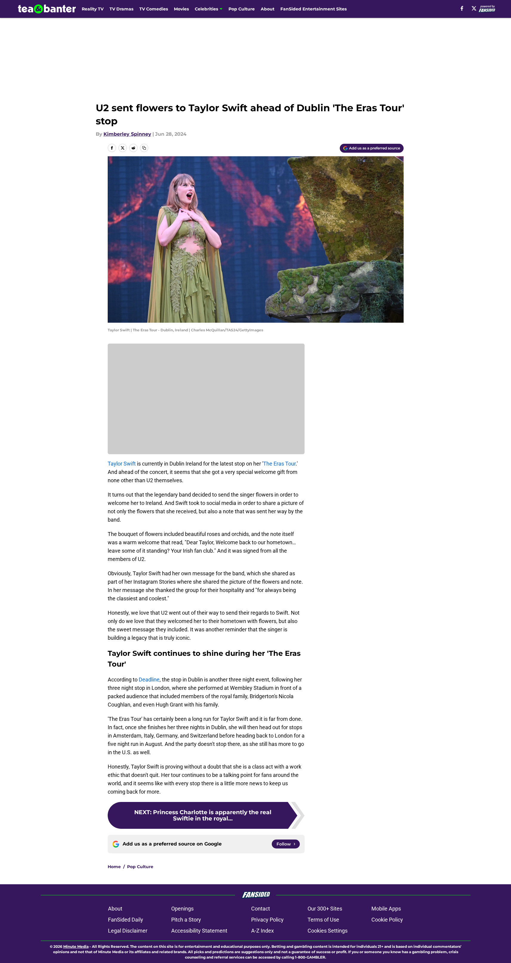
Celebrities (206, 9)
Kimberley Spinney (127, 134)
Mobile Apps (386, 908)
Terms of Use (323, 919)
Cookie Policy (387, 919)
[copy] (144, 148)
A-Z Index (262, 931)
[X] (474, 8)
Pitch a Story (186, 919)
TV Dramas (121, 9)
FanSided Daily (125, 919)
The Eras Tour (279, 463)
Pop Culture (242, 9)
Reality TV (93, 9)
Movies (181, 9)
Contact (260, 908)
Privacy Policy (267, 919)
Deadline (149, 679)
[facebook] (462, 8)
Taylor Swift (122, 463)
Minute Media (76, 946)
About (267, 9)
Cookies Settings (328, 931)
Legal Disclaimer (127, 931)
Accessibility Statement (199, 931)
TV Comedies (153, 9)
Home (114, 866)
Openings (182, 908)
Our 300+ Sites (325, 908)
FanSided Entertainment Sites (313, 9)
